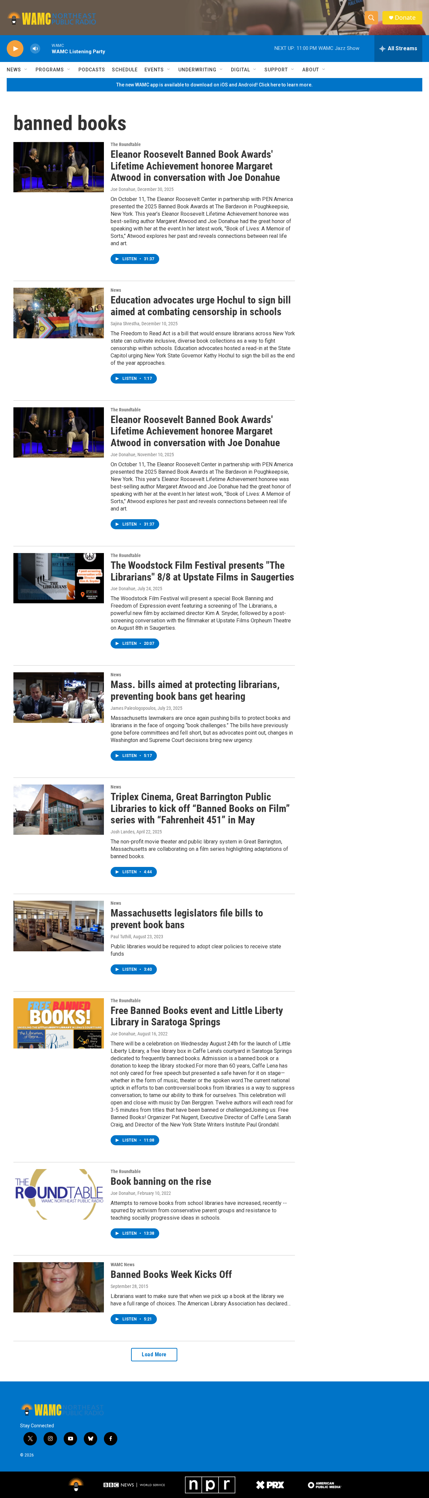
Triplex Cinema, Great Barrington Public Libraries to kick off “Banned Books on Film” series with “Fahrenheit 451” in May (200, 808)
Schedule (125, 69)
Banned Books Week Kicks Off (171, 1274)
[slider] (46, 48)
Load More (154, 1354)
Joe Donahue (123, 189)
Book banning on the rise (161, 1181)
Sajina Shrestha (125, 323)
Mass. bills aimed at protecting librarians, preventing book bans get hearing (195, 690)
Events (154, 69)
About (310, 69)
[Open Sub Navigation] (26, 69)
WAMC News (122, 1264)
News (14, 69)
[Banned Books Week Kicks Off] (58, 1287)
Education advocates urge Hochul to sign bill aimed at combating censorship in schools (201, 306)
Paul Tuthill (121, 936)
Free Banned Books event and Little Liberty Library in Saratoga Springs (197, 1016)
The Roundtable (126, 144)
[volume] (35, 48)
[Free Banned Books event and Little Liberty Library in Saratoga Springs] (58, 1023)
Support (276, 69)
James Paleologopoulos (133, 708)
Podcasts (91, 69)
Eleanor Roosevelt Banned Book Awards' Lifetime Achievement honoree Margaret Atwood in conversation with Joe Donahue (195, 166)
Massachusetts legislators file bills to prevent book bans (187, 919)
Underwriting (197, 69)
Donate (405, 17)
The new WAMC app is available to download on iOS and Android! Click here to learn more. (214, 84)
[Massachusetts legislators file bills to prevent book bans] (58, 926)
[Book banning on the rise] (58, 1194)
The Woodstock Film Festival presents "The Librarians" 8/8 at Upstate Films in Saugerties (202, 571)
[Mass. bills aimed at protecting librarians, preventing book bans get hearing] (58, 697)
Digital (240, 69)
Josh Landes (122, 831)
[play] (15, 49)
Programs (50, 69)
